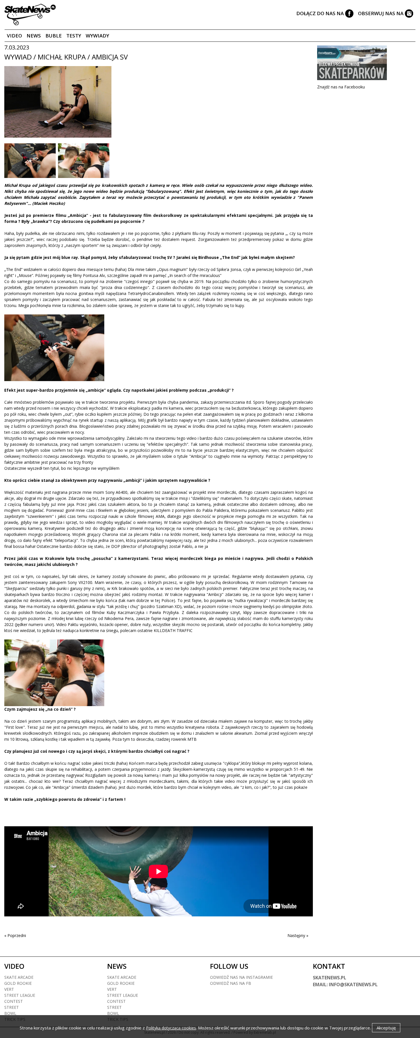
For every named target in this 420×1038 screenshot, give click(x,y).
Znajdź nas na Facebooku (341, 87)
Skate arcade (18, 977)
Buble (53, 35)
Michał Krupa (18, 185)
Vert (9, 989)
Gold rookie (18, 983)
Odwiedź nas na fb (230, 983)
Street (11, 1007)
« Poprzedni (15, 935)
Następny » (297, 935)
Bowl (10, 1013)
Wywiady (97, 35)
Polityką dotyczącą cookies (171, 1028)
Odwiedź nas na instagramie (241, 977)
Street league (19, 995)
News (34, 35)
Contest (13, 1001)
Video (14, 35)
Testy (73, 35)
